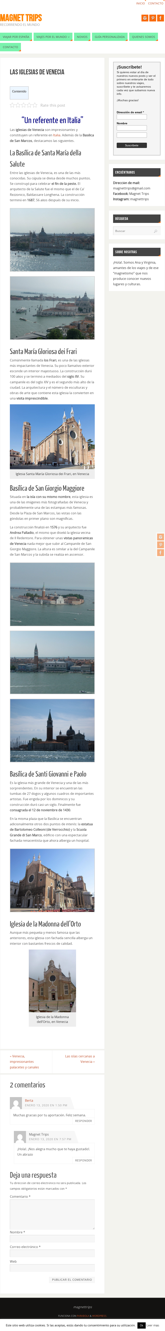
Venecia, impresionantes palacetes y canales (24, 1061)
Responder (83, 1121)
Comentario (20, 1196)
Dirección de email (130, 112)
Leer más (152, 1325)
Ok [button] (141, 1325)
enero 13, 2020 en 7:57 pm (50, 1139)
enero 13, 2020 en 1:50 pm (46, 1105)
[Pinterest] (160, 544)
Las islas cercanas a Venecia (80, 1059)
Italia (56, 135)
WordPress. (99, 1316)
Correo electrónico (25, 1247)
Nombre (17, 1232)
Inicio (140, 3)
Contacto (155, 3)
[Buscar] (156, 231)
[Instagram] (160, 537)
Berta (29, 1100)
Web (13, 1261)
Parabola (83, 1316)
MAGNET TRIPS (21, 18)
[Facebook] (160, 552)
